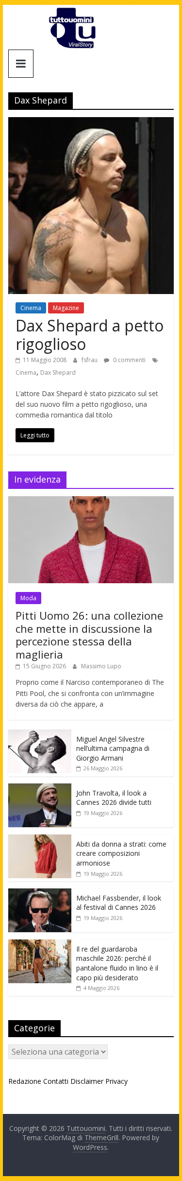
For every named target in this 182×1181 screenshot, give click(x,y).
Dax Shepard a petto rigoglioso (90, 334)
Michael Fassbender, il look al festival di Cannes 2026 (118, 902)
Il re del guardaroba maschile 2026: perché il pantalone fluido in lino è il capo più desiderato (117, 963)
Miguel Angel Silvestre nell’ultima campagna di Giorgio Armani (112, 748)
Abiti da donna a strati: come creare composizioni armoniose (121, 853)
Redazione (24, 1081)
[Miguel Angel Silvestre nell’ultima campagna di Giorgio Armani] (39, 734)
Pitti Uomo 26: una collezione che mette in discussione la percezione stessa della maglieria (89, 634)
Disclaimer (86, 1081)
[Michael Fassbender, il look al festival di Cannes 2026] (39, 893)
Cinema (30, 308)
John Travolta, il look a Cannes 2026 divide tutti (113, 797)
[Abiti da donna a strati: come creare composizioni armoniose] (39, 839)
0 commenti (129, 360)
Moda (28, 598)
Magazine (66, 308)
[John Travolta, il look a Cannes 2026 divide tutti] (39, 788)
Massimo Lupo (101, 666)
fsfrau (90, 360)
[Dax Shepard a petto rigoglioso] (91, 123)
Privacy (116, 1081)
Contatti (55, 1081)
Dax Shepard (58, 372)
